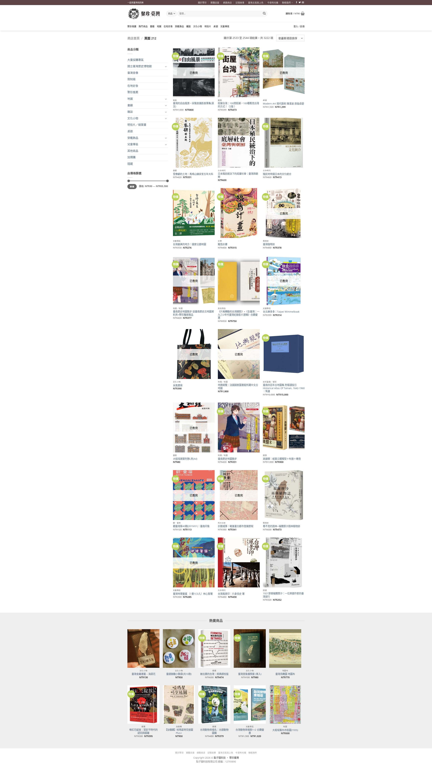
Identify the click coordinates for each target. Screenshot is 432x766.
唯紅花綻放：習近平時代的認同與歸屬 (143, 731)
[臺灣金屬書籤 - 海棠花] (143, 648)
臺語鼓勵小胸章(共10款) (179, 674)
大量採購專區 (135, 60)
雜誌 (130, 112)
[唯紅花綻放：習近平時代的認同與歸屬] (143, 704)
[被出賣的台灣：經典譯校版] (214, 648)
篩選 (132, 186)
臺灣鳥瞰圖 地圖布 (285, 674)
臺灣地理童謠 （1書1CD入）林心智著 (193, 593)
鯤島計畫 (222, 244)
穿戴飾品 (179, 26)
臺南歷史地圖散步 (227, 458)
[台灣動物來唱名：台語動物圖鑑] (214, 704)
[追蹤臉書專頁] (296, 2)
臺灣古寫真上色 (255, 2)
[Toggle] (166, 66)
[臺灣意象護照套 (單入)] (250, 648)
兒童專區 (224, 26)
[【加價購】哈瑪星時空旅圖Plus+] (179, 704)
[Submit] (264, 14)
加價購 (131, 157)
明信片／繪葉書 (136, 125)
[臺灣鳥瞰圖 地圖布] (285, 648)
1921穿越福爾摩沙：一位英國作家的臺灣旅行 (283, 595)
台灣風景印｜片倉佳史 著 (231, 593)
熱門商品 (143, 26)
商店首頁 (133, 38)
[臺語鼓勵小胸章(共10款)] (179, 648)
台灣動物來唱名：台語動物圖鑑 (214, 731)
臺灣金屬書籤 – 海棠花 (143, 674)
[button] (295, 13)
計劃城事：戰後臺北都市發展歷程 (235, 526)
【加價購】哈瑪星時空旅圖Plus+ (179, 731)
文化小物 (197, 26)
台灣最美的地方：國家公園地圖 (189, 244)
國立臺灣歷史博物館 (139, 66)
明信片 (208, 26)
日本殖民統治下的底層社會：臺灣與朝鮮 (238, 175)
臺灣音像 (132, 73)
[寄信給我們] (303, 2)
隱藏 (130, 164)
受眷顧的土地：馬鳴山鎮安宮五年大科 (193, 174)
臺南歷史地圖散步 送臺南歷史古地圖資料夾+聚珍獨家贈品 (193, 313)
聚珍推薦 (131, 26)
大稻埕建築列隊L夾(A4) (185, 458)
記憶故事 (240, 2)
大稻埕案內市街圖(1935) (285, 730)
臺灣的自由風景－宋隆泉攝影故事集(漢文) (193, 105)
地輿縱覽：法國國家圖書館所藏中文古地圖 (238, 387)
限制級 (131, 79)
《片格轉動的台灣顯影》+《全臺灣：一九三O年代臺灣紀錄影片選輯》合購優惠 (238, 314)
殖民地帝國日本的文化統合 (277, 174)
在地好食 (168, 26)
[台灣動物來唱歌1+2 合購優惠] (250, 704)
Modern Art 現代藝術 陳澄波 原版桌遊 (283, 103)
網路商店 (227, 2)
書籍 (152, 26)
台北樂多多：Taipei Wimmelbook (281, 311)
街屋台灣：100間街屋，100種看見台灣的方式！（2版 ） (238, 105)
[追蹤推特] (300, 2)
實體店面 (214, 2)
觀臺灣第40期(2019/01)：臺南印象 (191, 526)
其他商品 (132, 151)
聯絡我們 (286, 2)
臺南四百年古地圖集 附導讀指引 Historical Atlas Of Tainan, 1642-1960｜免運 (284, 388)
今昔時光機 (272, 2)
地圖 (159, 26)
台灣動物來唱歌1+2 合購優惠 (250, 731)
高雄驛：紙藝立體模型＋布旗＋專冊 (282, 458)
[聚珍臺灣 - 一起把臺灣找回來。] (144, 13)
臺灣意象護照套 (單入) (249, 674)
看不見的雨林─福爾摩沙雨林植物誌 (281, 526)
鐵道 (188, 26)
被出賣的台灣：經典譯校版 (214, 674)
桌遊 (215, 26)
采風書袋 (177, 385)
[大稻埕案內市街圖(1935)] (285, 704)
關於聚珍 (202, 2)
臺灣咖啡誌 (269, 244)
